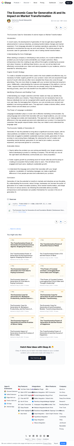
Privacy (39, 439)
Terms (33, 439)
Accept (63, 443)
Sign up (69, 2)
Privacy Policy (47, 443)
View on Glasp (22, 205)
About (35, 2)
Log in (61, 2)
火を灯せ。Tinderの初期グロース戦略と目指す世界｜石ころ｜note (32, 203)
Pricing (42, 2)
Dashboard (52, 2)
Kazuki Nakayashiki (25, 20)
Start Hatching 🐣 (36, 358)
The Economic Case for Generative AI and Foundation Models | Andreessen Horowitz (39, 210)
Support (27, 439)
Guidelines (46, 439)
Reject (56, 443)
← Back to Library (14, 229)
